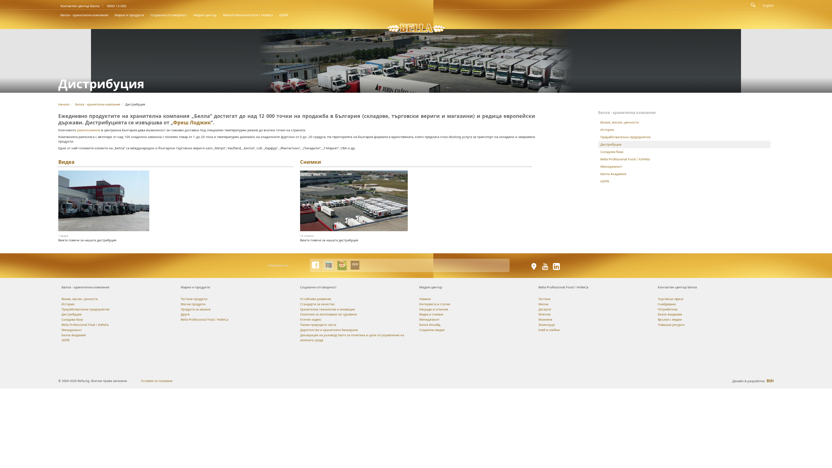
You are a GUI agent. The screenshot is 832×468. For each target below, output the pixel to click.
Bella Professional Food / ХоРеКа (625, 159)
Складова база (611, 152)
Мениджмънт (611, 166)
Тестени (544, 299)
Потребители (668, 309)
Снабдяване (667, 304)
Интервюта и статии (434, 304)
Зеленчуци (546, 325)
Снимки (310, 161)
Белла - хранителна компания (84, 15)
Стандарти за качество (317, 304)
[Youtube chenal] (545, 266)
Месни (543, 304)
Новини (425, 299)
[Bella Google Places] (533, 266)
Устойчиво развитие (315, 299)
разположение (89, 130)
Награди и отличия (433, 309)
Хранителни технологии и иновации (327, 309)
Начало (63, 104)
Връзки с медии (670, 319)
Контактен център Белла (79, 6)
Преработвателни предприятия (625, 137)
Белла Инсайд (429, 325)
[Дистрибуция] (176, 201)
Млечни (544, 314)
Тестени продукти (194, 299)
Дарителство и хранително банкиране (329, 330)
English (768, 5)
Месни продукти (193, 304)
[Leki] (342, 265)
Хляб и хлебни (549, 330)
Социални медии (432, 330)
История (607, 129)
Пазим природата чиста (318, 325)
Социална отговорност (169, 15)
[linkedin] (556, 266)
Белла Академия (613, 174)
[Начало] (416, 28)
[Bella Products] (328, 265)
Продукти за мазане (196, 309)
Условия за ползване (156, 381)
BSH (770, 380)
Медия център (204, 15)
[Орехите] (355, 265)
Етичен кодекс (311, 319)
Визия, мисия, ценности (619, 122)
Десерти (544, 309)
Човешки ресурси (671, 325)
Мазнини (545, 319)
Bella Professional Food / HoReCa (248, 15)
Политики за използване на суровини (328, 314)
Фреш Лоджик (192, 122)
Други (185, 314)
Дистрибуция (610, 144)
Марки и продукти (129, 15)
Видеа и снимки (431, 314)
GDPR (283, 15)
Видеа (66, 161)
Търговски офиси (670, 299)
